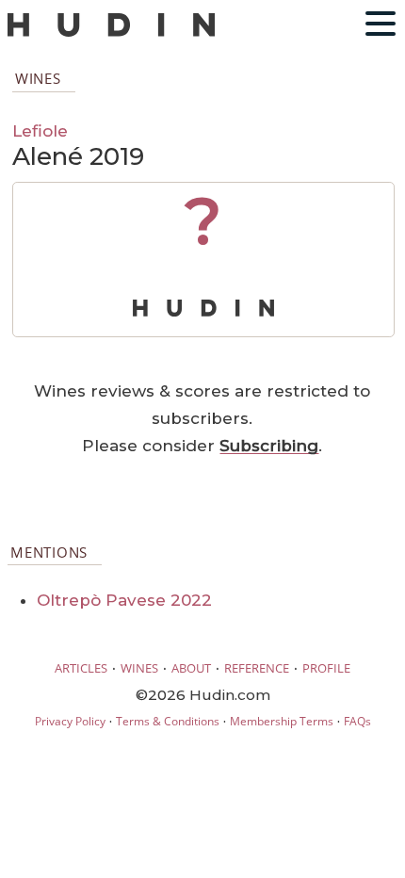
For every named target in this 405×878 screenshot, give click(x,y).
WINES (139, 667)
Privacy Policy (70, 721)
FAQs (357, 721)
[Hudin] (111, 32)
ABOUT (191, 667)
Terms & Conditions (167, 721)
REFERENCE (256, 667)
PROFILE (326, 667)
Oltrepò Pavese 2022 (124, 600)
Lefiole (40, 130)
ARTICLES (81, 667)
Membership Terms (281, 721)
